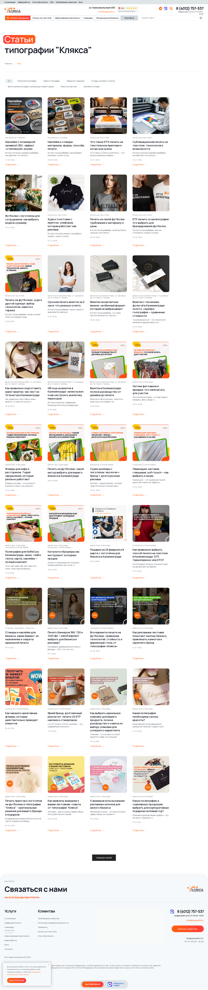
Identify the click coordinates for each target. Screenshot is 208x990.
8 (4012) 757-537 (189, 8)
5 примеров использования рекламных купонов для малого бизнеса (107, 804)
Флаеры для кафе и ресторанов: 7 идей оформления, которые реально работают (19, 474)
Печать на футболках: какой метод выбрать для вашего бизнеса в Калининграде (66, 472)
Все (9, 81)
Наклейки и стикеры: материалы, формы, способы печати (66, 145)
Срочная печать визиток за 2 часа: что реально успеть (66, 303)
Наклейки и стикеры (91, 86)
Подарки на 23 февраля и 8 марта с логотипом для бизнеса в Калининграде (107, 553)
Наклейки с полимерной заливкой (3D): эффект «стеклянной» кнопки (20, 145)
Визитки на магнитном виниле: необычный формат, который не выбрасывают (108, 305)
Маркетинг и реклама (75, 81)
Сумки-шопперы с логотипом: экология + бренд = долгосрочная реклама (105, 474)
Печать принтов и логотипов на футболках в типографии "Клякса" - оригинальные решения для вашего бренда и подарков (23, 807)
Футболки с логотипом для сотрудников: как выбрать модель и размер (22, 219)
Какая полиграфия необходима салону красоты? (145, 716)
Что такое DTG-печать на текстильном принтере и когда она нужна (106, 145)
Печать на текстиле (69, 86)
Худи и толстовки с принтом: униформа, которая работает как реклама (62, 224)
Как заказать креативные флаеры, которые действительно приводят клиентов (21, 718)
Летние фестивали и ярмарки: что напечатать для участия (149, 389)
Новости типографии (51, 81)
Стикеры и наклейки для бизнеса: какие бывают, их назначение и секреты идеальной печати (22, 637)
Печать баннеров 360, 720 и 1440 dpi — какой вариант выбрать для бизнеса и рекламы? (65, 637)
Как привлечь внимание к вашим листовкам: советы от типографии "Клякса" (64, 804)
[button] (188, 928)
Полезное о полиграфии (27, 81)
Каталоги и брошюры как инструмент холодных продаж (63, 555)
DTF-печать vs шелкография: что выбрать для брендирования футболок (151, 223)
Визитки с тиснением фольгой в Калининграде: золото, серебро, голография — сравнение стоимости (149, 308)
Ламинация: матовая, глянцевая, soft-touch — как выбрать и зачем (151, 472)
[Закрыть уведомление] (48, 964)
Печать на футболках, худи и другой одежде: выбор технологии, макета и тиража (23, 305)
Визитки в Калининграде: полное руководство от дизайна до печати (106, 391)
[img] (110, 984)
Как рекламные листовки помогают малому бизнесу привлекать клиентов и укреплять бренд (150, 637)
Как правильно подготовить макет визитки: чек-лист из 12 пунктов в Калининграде (23, 391)
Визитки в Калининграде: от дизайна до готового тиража (31, 86)
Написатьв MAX (119, 984)
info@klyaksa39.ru (106, 11)
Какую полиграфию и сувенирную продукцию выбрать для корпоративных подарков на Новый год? (151, 806)
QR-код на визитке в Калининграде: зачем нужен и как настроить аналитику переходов (65, 393)
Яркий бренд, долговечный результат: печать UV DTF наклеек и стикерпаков (65, 716)
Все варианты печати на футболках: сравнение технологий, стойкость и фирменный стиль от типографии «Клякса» (106, 639)
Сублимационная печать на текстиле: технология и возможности (150, 145)
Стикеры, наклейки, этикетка (103, 81)
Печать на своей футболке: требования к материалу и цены (107, 223)
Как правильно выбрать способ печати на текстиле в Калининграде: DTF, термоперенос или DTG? (150, 555)
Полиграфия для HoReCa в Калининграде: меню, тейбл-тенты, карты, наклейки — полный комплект (23, 557)
